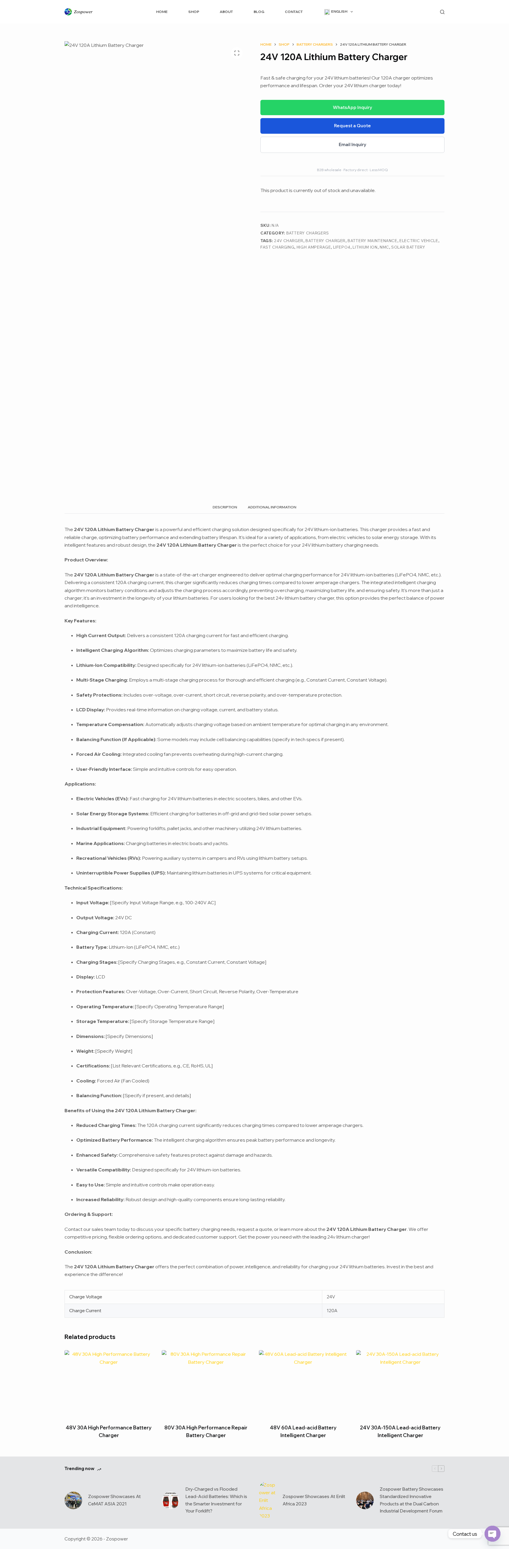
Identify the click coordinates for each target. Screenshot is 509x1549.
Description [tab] (225, 507)
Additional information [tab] (272, 507)
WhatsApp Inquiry (352, 107)
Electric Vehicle (418, 240)
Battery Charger (325, 240)
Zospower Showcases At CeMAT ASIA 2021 (114, 1500)
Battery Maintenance (372, 240)
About (226, 11)
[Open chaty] (492, 1534)
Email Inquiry (352, 144)
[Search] (442, 12)
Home (162, 11)
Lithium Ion (365, 247)
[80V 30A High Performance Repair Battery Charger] (206, 1383)
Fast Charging (277, 247)
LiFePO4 (342, 247)
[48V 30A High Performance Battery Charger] (109, 1383)
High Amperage (314, 247)
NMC (384, 247)
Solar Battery (408, 247)
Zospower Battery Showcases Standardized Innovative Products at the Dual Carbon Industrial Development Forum (411, 1500)
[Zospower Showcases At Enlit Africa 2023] (268, 1500)
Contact (294, 11)
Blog (259, 11)
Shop (193, 11)
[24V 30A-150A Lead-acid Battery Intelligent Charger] (400, 1383)
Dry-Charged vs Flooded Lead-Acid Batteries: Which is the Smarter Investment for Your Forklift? (216, 1500)
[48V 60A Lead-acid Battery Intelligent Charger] (303, 1383)
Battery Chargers (307, 233)
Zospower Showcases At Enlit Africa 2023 (313, 1500)
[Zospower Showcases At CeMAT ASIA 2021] (73, 1500)
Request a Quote (352, 125)
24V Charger (288, 240)
